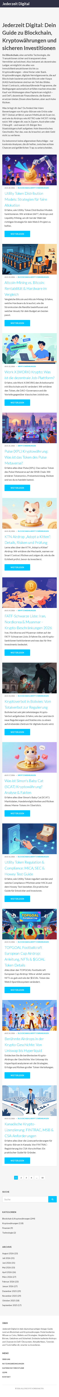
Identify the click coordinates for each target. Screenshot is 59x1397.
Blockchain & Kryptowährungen (33, 188)
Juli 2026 (8, 1258)
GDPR (4, 1372)
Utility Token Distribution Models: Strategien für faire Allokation (26, 199)
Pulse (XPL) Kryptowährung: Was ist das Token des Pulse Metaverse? (26, 457)
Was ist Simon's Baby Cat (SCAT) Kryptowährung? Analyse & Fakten (24, 786)
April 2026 (9, 1272)
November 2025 (11, 1296)
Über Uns (6, 1359)
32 (42, 1178)
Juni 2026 (8, 1263)
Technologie (9, 1232)
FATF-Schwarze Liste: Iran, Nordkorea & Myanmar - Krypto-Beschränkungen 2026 (28, 622)
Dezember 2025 (11, 1291)
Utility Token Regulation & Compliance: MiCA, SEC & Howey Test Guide (25, 868)
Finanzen (7, 1228)
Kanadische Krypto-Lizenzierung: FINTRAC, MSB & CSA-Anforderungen (29, 1130)
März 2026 (9, 1277)
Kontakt (6, 1377)
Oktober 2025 (10, 1300)
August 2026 (10, 1253)
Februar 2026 (10, 1281)
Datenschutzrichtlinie (13, 1368)
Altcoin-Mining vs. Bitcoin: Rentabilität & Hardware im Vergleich (26, 288)
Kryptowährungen (27, 366)
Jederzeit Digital (15, 4)
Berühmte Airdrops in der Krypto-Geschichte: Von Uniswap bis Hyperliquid (24, 1044)
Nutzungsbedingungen (13, 1364)
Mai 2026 (8, 1267)
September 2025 (11, 1305)
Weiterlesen (17, 234)
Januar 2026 (10, 1286)
